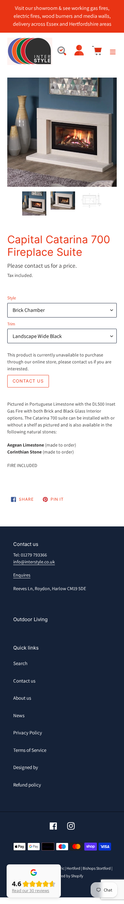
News (18, 715)
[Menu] (113, 51)
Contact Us (28, 381)
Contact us (24, 681)
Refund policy (27, 785)
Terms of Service (29, 750)
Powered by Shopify (67, 875)
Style (11, 298)
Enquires (21, 575)
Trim (11, 324)
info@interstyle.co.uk (34, 562)
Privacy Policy (27, 732)
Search (20, 663)
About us (22, 698)
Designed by (25, 767)
